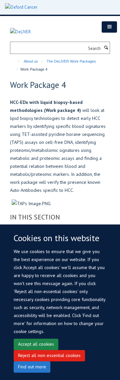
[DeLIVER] (20, 28)
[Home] (16, 61)
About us (31, 61)
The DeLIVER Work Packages (71, 61)
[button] (109, 27)
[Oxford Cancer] (21, 7)
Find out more (32, 367)
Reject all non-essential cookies (49, 355)
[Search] (106, 48)
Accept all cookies (36, 344)
